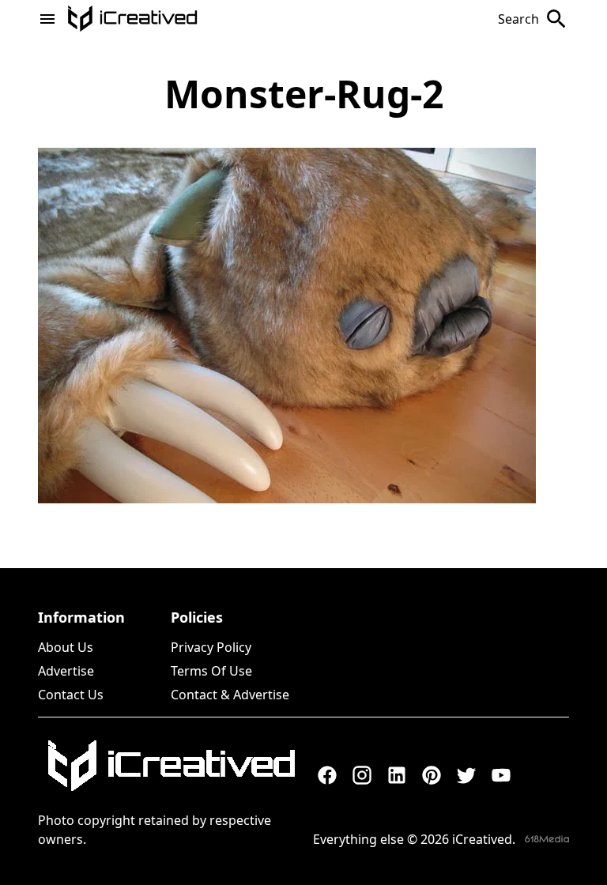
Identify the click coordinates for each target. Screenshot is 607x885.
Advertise (66, 671)
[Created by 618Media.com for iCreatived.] (547, 838)
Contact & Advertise (230, 694)
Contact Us (71, 694)
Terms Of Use (211, 671)
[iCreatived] (171, 765)
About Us (65, 647)
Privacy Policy (211, 647)
